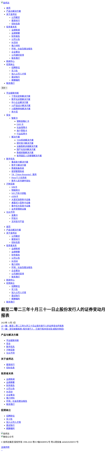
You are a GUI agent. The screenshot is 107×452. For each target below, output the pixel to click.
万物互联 (10, 184)
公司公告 (15, 39)
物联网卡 (15, 190)
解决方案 (15, 137)
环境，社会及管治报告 (21, 49)
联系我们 (15, 58)
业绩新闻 (15, 30)
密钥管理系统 (17, 171)
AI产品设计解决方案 (20, 105)
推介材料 (15, 46)
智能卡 (14, 118)
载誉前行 (15, 20)
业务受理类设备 (18, 209)
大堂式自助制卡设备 (20, 199)
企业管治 (15, 52)
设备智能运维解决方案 (27, 146)
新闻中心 (10, 61)
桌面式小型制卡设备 (20, 203)
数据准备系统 (17, 168)
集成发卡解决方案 (19, 162)
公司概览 (15, 17)
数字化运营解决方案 (20, 99)
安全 (8, 115)
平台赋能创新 (12, 93)
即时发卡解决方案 (25, 143)
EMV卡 (20, 124)
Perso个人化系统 (18, 178)
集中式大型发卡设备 (20, 206)
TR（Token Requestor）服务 (24, 174)
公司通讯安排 (17, 55)
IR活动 (14, 42)
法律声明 (5, 447)
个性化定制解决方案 (20, 96)
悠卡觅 (14, 112)
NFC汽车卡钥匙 (18, 193)
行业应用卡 (22, 134)
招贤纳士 (10, 64)
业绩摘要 (15, 33)
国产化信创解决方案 (26, 149)
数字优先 (10, 159)
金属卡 (14, 215)
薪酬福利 (15, 80)
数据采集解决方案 (25, 152)
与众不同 (10, 212)
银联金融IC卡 (23, 121)
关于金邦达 (11, 14)
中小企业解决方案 (19, 102)
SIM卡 (14, 187)
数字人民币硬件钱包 (20, 181)
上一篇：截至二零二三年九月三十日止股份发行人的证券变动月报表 (32, 326)
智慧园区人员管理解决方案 (29, 156)
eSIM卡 (14, 196)
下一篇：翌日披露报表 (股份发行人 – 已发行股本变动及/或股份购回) (32, 329)
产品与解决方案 (13, 11)
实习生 (14, 71)
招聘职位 (15, 67)
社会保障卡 (22, 127)
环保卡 (14, 218)
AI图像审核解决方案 (20, 109)
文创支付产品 (17, 221)
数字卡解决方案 (18, 165)
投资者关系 (11, 27)
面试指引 (15, 77)
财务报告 (15, 36)
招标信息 (15, 24)
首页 (8, 8)
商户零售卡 (22, 131)
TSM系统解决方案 (25, 140)
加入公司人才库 (18, 74)
